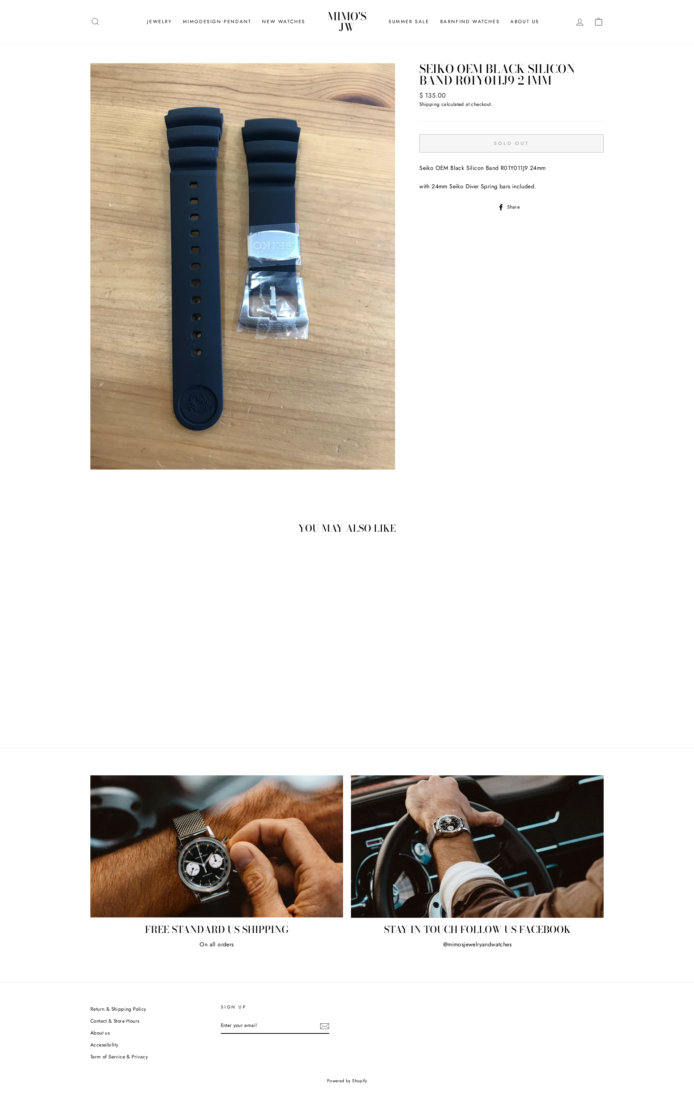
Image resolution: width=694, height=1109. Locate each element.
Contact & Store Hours (114, 1020)
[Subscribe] (324, 1026)
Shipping (429, 104)
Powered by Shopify (347, 1081)
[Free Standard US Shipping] (216, 846)
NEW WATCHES (283, 21)
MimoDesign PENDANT (217, 21)
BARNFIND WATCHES (470, 21)
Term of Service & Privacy (119, 1056)
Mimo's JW (347, 21)
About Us (524, 21)
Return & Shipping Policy (118, 1008)
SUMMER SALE (409, 21)
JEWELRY (159, 21)
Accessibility (104, 1044)
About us (100, 1032)
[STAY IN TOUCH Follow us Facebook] (477, 846)
